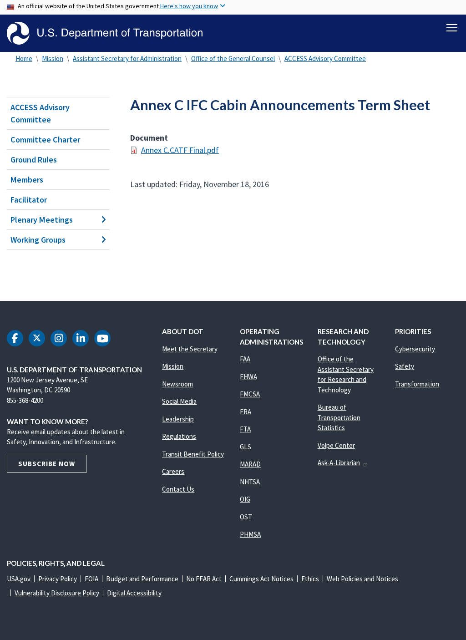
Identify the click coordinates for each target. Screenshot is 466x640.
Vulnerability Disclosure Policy (57, 593)
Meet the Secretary (190, 349)
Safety (404, 366)
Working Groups (38, 239)
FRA (245, 411)
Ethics (310, 578)
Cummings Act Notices (261, 578)
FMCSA (250, 394)
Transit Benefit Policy (193, 454)
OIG (245, 499)
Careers (173, 471)
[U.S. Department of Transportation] (105, 33)
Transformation (417, 384)
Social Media (179, 401)
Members (26, 179)
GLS (245, 446)
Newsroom (177, 384)
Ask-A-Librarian (339, 462)
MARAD (250, 464)
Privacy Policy (57, 578)
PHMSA (250, 534)
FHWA (248, 376)
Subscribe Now (46, 463)
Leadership (178, 419)
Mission (52, 58)
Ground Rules (33, 159)
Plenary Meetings (41, 219)
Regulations (179, 436)
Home (23, 58)
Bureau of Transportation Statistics (339, 417)
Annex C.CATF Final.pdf (180, 150)
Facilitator (28, 199)
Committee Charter (45, 139)
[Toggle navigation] (451, 28)
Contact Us (178, 489)
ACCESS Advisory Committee (325, 58)
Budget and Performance (142, 578)
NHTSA (250, 481)
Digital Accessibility (134, 593)
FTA (245, 429)
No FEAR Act (204, 578)
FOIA (91, 578)
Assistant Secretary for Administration (127, 58)
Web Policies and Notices (362, 578)
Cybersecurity (415, 349)
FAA (245, 359)
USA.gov (18, 578)
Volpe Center (336, 445)
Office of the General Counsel (233, 58)
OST (246, 517)
